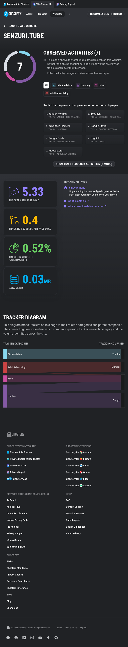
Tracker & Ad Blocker (18, 4)
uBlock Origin (14, 540)
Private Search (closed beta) (25, 459)
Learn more (111, 194)
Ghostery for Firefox (78, 459)
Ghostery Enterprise (17, 588)
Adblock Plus (13, 506)
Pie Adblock (13, 526)
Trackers (42, 14)
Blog (9, 601)
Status (10, 561)
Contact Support (74, 506)
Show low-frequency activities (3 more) (84, 164)
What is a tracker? (78, 201)
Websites (57, 14)
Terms (59, 628)
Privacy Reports (15, 574)
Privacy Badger (15, 533)
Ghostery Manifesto (17, 568)
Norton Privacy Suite (17, 520)
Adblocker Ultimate (17, 513)
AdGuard (11, 500)
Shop (9, 594)
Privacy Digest (67, 4)
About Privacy (73, 533)
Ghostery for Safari (78, 465)
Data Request (73, 520)
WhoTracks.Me (44, 4)
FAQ (68, 500)
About (29, 14)
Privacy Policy (71, 628)
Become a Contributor (106, 14)
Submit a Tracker (75, 513)
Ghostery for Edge (77, 479)
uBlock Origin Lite (16, 546)
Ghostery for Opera (78, 472)
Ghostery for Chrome (79, 452)
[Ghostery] (12, 14)
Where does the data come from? (87, 206)
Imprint (83, 628)
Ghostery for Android (79, 485)
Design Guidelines (75, 526)
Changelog (12, 608)
